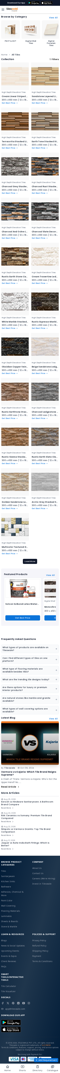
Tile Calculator (8, 986)
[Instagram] (28, 1003)
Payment (36, 956)
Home (4, 54)
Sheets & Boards (9, 921)
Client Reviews (8, 961)
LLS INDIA (46, 1045)
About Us (37, 868)
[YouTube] (23, 1003)
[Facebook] (2, 1003)
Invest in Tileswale (42, 883)
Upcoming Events (10, 950)
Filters (55, 59)
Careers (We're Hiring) (43, 878)
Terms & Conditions (42, 961)
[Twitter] (7, 1003)
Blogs (4, 940)
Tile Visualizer (8, 991)
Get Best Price (22, 617)
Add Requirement (47, 1060)
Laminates (6, 916)
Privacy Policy (39, 940)
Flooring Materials (10, 911)
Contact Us (37, 873)
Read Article (8, 786)
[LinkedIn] (18, 1003)
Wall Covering (8, 905)
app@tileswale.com (15, 1008)
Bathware (6, 886)
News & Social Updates (13, 945)
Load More (30, 561)
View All (53, 17)
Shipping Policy (40, 950)
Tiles (3, 871)
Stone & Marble (9, 926)
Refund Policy (39, 945)
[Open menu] (3, 9)
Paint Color (6, 900)
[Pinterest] (13, 1003)
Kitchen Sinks (8, 881)
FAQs (3, 966)
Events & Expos (9, 956)
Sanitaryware (8, 876)
